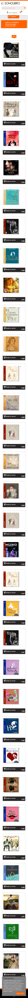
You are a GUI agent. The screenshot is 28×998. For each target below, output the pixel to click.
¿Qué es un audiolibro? (12, 22)
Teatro (14, 36)
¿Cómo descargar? (10, 24)
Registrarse (14, 12)
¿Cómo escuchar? (10, 26)
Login (10, 12)
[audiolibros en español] (14, 3)
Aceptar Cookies (20, 993)
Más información (17, 991)
